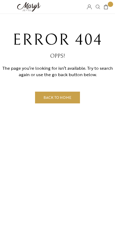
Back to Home (57, 97)
